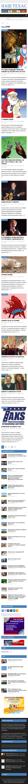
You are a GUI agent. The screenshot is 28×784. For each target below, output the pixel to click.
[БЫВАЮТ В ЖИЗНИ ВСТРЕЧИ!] (14, 382)
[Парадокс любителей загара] (4, 661)
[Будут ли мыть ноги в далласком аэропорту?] (4, 524)
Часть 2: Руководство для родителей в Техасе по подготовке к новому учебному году (17, 690)
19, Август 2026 (11, 503)
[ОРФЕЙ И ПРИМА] (14, 264)
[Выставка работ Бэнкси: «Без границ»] (4, 463)
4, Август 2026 (11, 600)
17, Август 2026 (11, 525)
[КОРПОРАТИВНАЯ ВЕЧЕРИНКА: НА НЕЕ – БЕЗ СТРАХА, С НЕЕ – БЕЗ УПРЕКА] (14, 147)
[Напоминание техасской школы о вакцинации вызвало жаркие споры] (4, 574)
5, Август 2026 (11, 590)
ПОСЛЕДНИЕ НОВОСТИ (8, 451)
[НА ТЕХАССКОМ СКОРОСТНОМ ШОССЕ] (4, 668)
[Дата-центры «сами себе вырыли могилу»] (4, 470)
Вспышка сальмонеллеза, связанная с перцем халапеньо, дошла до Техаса (17, 581)
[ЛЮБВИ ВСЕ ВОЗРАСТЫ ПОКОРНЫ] (14, 345)
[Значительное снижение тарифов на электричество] (4, 531)
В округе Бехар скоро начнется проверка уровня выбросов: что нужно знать (16, 486)
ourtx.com (14, 73)
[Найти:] (14, 18)
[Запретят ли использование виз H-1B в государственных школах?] (4, 502)
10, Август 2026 (11, 553)
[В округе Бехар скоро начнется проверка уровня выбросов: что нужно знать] (4, 487)
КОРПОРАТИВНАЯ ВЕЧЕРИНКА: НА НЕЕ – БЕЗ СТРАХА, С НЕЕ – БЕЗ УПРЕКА (12, 162)
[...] (24, 738)
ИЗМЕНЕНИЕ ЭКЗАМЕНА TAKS (11, 426)
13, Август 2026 (11, 532)
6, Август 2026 (11, 568)
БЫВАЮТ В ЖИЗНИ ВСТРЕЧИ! (11, 391)
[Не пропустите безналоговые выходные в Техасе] (4, 589)
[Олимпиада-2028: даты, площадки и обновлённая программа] (4, 675)
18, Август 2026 (11, 511)
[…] (14, 84)
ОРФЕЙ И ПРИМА (7, 275)
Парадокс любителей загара (15, 659)
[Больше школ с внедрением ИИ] (4, 553)
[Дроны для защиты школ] (4, 560)
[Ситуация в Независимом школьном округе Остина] (4, 517)
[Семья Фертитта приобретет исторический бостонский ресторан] (4, 456)
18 (12, 447)
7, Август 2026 (11, 560)
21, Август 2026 (11, 489)
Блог (3, 656)
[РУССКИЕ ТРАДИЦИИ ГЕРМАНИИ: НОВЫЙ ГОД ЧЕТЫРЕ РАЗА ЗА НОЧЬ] (14, 48)
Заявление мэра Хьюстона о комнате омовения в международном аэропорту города (17, 508)
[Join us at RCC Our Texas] (14, 11)
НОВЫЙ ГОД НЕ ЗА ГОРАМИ (10, 320)
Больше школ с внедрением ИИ (16, 552)
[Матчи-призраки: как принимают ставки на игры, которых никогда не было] (4, 682)
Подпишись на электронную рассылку (11, 614)
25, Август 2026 (11, 464)
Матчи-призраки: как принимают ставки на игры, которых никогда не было (17, 682)
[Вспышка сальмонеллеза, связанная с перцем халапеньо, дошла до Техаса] (4, 581)
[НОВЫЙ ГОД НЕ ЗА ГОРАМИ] (14, 306)
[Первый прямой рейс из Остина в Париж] (4, 495)
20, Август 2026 (11, 676)
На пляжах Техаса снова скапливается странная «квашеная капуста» (16, 545)
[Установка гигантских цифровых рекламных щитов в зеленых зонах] (4, 567)
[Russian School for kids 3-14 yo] (14, 705)
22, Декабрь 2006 (6, 73)
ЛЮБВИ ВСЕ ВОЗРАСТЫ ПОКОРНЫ (12, 357)
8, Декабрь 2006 (5, 276)
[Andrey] (3, 767)
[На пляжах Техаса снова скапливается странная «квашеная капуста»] (4, 545)
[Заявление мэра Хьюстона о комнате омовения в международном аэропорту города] (4, 509)
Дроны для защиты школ (14, 558)
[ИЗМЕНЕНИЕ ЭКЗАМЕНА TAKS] (14, 416)
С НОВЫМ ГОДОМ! (7, 119)
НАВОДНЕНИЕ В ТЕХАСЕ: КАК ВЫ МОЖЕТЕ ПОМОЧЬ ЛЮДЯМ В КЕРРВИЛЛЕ (15, 767)
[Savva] (3, 761)
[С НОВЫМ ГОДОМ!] (14, 103)
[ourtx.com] (3, 755)
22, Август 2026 (11, 481)
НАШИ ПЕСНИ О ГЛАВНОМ (10, 202)
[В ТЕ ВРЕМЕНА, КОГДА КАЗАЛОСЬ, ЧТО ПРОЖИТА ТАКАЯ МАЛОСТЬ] (14, 227)
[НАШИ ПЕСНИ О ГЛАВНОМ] (14, 190)
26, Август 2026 (11, 457)
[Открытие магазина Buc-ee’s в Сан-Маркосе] (4, 538)
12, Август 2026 (11, 539)
